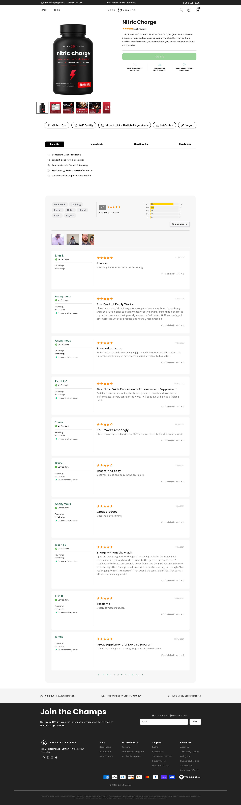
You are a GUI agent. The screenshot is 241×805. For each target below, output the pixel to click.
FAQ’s (155, 747)
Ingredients (97, 144)
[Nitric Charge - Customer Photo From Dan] (88, 239)
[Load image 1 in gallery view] (42, 108)
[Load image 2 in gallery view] (56, 108)
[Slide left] (30, 107)
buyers (70, 215)
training (76, 204)
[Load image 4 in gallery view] (82, 108)
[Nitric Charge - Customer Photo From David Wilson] (58, 239)
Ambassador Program (133, 751)
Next (195, 722)
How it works (141, 144)
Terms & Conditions (162, 756)
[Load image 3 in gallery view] (69, 108)
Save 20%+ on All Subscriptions (60, 695)
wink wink (60, 204)
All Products (105, 751)
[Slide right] (116, 107)
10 (137, 674)
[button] (44, 10)
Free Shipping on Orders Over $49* (124, 695)
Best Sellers (105, 747)
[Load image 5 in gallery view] (95, 108)
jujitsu (57, 210)
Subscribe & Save (160, 765)
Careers (126, 747)
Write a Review (181, 224)
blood (82, 210)
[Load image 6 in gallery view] (108, 108)
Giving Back (186, 756)
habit (70, 210)
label (57, 215)
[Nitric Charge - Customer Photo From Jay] (73, 239)
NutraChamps (124, 785)
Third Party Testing (189, 751)
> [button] (142, 674)
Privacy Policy (159, 761)
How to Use (185, 144)
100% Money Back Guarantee (186, 695)
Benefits (54, 144)
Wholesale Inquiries (131, 756)
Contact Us (157, 751)
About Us (184, 747)
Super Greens (106, 756)
